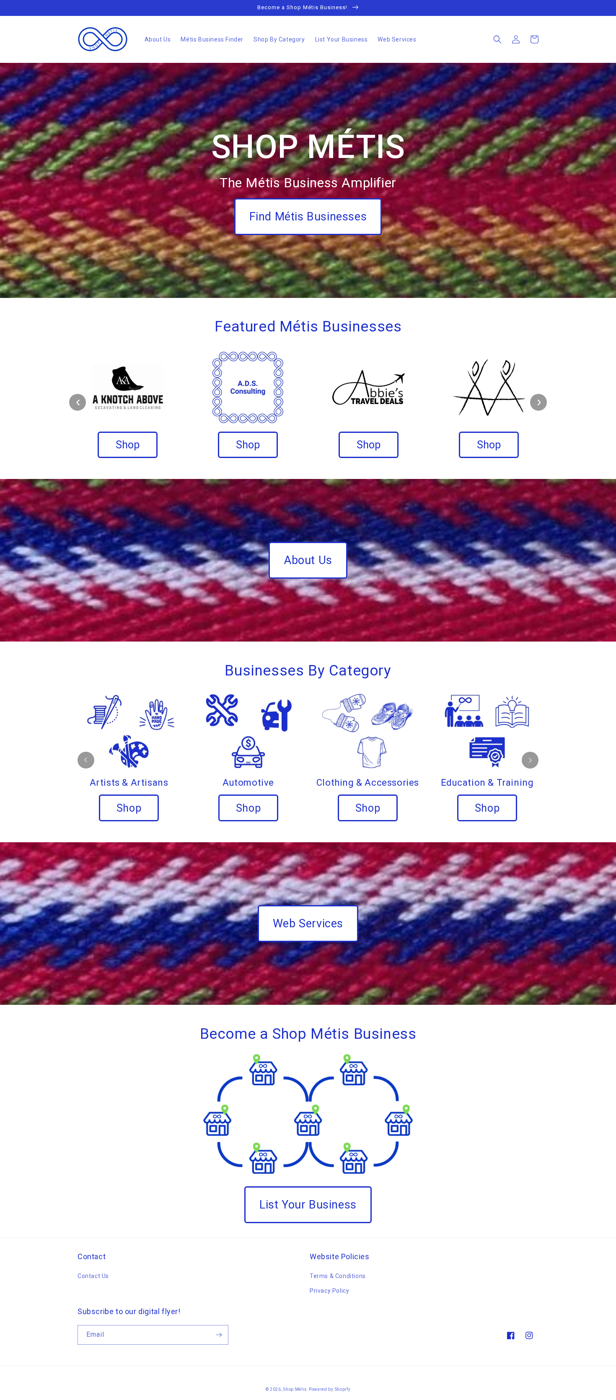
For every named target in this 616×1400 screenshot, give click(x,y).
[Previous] (86, 760)
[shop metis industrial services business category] (129, 730)
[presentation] (77, 402)
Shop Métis (295, 1389)
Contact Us (93, 1276)
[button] (497, 39)
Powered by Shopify (330, 1389)
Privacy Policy (329, 1290)
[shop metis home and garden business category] (368, 730)
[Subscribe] (219, 1335)
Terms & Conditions (338, 1276)
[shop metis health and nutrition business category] (248, 730)
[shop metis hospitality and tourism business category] (487, 730)
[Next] (530, 760)
